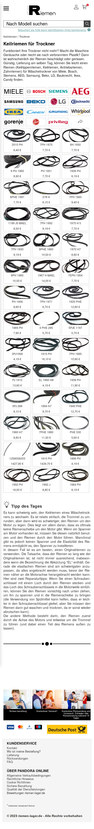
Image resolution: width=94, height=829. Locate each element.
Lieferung (13, 755)
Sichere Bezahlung (19, 786)
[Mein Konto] (76, 8)
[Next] (80, 121)
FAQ (10, 762)
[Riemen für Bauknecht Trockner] (80, 102)
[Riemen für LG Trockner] (58, 102)
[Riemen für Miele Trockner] (14, 91)
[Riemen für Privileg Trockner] (58, 122)
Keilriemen (10, 36)
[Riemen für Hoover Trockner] (36, 122)
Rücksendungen (17, 758)
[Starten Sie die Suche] (87, 23)
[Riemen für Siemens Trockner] (58, 91)
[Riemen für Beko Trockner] (36, 102)
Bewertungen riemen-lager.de (26, 793)
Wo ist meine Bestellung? (24, 751)
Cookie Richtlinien (19, 782)
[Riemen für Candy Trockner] (36, 112)
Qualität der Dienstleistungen (26, 789)
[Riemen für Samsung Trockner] (14, 102)
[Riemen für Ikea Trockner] (14, 112)
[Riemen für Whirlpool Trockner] (80, 112)
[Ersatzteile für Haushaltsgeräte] (41, 14)
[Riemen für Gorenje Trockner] (14, 122)
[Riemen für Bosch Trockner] (36, 91)
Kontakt (12, 748)
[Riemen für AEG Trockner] (80, 91)
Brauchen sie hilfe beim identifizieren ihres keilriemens (52, 29)
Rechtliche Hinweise (20, 779)
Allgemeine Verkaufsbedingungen (29, 775)
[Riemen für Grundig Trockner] (58, 112)
